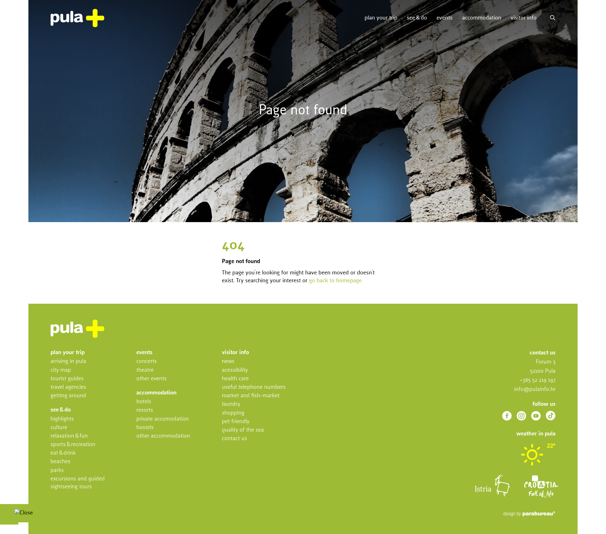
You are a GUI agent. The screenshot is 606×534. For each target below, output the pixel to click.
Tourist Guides (67, 379)
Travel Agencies (68, 387)
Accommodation (481, 18)
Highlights (62, 419)
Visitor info (524, 18)
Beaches (60, 461)
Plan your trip (381, 18)
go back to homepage (335, 281)
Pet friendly (235, 421)
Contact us (234, 438)
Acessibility (235, 370)
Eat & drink (63, 453)
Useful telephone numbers (254, 387)
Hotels (143, 402)
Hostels (145, 427)
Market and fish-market (251, 396)
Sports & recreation (72, 444)
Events (445, 18)
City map (60, 370)
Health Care (235, 379)
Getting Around (68, 396)
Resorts (144, 410)
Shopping (233, 413)
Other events (151, 379)
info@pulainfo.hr (535, 389)
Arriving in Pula (68, 361)
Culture (58, 427)
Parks (57, 470)
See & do (417, 18)
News (228, 361)
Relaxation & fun (69, 436)
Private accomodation (162, 419)
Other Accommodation (163, 436)
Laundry (231, 404)
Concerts (146, 361)
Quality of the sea (243, 430)
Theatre (145, 370)
